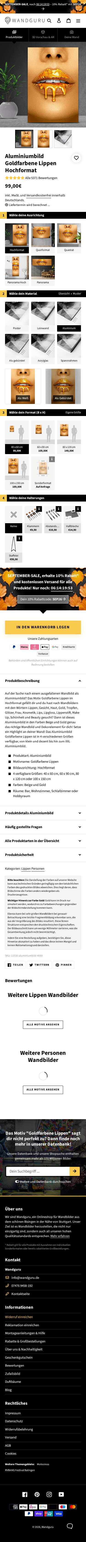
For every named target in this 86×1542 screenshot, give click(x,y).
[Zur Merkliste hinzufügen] (76, 158)
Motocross (43, 1464)
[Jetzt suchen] (74, 1171)
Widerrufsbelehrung (19, 1429)
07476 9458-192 (22, 1285)
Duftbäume (13, 1381)
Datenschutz (14, 1421)
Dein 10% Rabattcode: (41, 599)
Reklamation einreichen (22, 1325)
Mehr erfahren (60, 1236)
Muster (77, 294)
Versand (11, 1437)
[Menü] (78, 21)
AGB (8, 1445)
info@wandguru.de (25, 1277)
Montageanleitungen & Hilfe (25, 1333)
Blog (8, 1390)
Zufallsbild (12, 1373)
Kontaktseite (20, 1294)
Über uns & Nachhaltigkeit (23, 1349)
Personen (37, 868)
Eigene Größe (73, 412)
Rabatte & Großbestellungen (25, 1341)
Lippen (26, 868)
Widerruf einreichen (19, 1317)
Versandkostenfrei (38, 195)
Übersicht (64, 294)
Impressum (13, 1413)
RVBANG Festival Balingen (20, 1470)
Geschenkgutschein (19, 1357)
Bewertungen (14, 1365)
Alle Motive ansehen (43, 1025)
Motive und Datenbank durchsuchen (45, 1181)
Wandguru (48, 1527)
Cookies (10, 1453)
